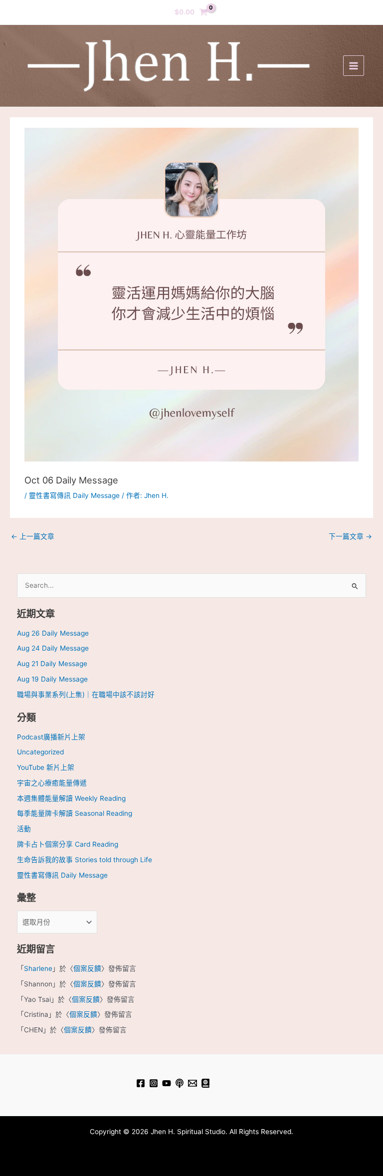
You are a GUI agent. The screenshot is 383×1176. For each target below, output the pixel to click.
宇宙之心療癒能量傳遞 (52, 783)
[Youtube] (166, 1083)
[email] (192, 1083)
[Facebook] (140, 1083)
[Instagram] (153, 1083)
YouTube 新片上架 (45, 767)
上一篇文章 (32, 536)
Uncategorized (40, 752)
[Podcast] (179, 1083)
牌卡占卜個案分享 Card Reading (67, 844)
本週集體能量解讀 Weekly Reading (71, 798)
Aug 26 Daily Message (53, 633)
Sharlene (38, 968)
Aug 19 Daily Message (52, 679)
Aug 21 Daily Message (52, 664)
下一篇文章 (350, 536)
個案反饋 (87, 968)
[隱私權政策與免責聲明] (205, 1083)
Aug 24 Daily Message (53, 648)
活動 (24, 829)
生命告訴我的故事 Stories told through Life (84, 860)
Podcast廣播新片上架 (51, 737)
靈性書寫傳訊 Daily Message (74, 495)
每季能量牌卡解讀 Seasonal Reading (74, 813)
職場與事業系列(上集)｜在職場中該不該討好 (86, 695)
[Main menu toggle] (353, 65)
